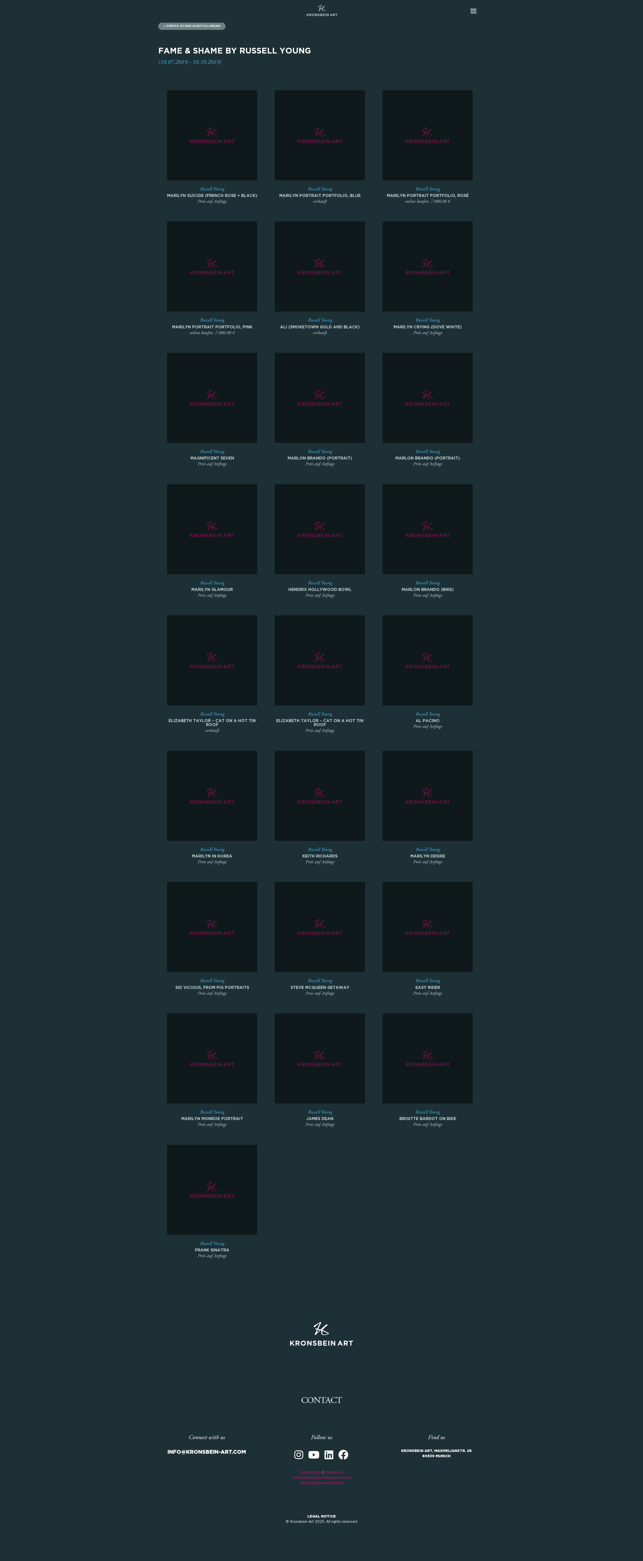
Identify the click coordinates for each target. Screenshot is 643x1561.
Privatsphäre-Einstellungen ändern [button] (322, 1477)
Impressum (334, 1472)
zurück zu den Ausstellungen (193, 26)
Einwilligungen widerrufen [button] (322, 1483)
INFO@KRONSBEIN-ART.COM (207, 1452)
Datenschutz (310, 1472)
